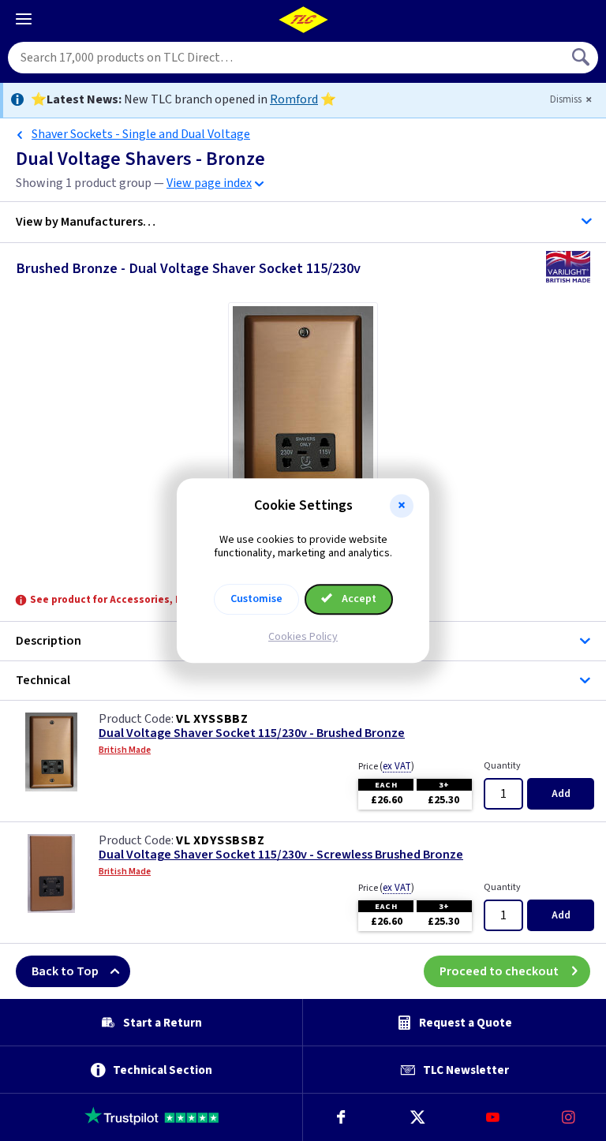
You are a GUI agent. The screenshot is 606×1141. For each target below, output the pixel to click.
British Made (125, 750)
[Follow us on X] (416, 1117)
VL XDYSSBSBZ (220, 840)
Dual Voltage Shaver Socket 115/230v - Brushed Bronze (252, 733)
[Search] (582, 57)
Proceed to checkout (499, 971)
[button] (401, 506)
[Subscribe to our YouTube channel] (492, 1117)
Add (561, 794)
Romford (294, 99)
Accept (357, 599)
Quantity (502, 766)
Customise (256, 599)
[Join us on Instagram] (568, 1117)
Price (386, 766)
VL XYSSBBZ (212, 719)
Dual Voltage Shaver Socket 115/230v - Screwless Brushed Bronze (281, 854)
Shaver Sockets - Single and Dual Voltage (141, 134)
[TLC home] (303, 20)
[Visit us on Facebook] (341, 1117)
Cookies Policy (303, 637)
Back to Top (65, 971)
